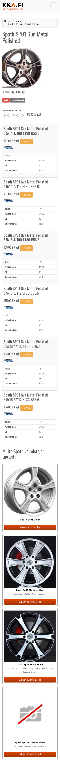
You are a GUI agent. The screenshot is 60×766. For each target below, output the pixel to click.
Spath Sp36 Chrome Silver (30, 589)
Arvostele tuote (11, 110)
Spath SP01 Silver (30, 519)
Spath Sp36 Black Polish (30, 664)
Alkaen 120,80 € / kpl (30, 754)
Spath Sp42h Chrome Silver (30, 742)
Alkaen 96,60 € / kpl (30, 527)
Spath (6, 100)
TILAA (25, 141)
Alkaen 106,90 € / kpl (30, 601)
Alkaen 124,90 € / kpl (30, 679)
